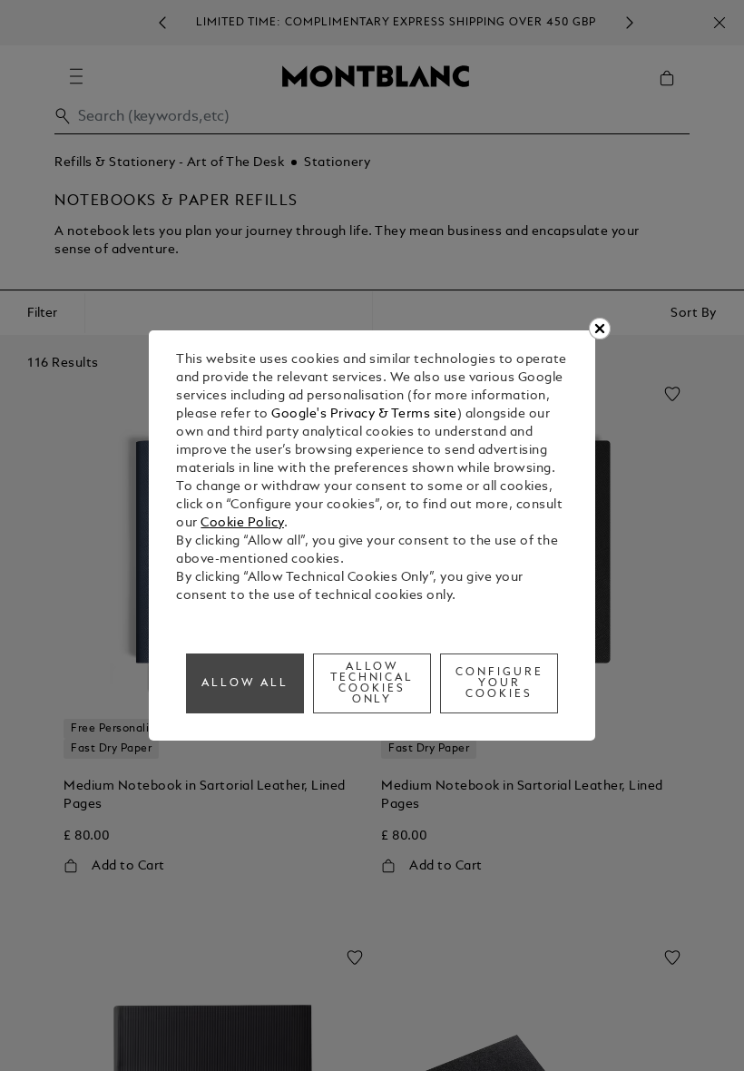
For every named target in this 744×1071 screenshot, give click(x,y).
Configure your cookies (499, 683)
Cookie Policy (242, 523)
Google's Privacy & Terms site (364, 414)
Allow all (245, 683)
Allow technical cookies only (372, 683)
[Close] (600, 328)
